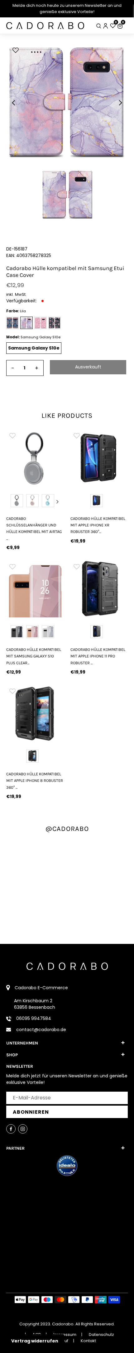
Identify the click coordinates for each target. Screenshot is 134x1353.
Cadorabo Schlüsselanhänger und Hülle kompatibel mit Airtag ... (34, 528)
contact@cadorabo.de (41, 1029)
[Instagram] (22, 1129)
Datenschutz (101, 1334)
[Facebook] (11, 1129)
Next (58, 501)
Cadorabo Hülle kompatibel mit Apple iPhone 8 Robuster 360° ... (34, 781)
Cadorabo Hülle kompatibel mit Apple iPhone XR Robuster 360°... (97, 525)
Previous (12, 501)
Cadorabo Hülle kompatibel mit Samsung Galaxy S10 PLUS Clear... (33, 656)
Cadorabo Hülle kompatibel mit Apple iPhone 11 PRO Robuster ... (97, 656)
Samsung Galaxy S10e (34, 348)
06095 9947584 (33, 1018)
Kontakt (88, 1341)
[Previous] (14, 102)
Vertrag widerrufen (34, 1341)
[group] (48, 457)
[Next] (120, 102)
